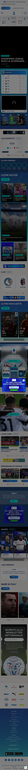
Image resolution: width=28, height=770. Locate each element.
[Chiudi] (24, 380)
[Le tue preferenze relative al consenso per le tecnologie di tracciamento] (25, 767)
